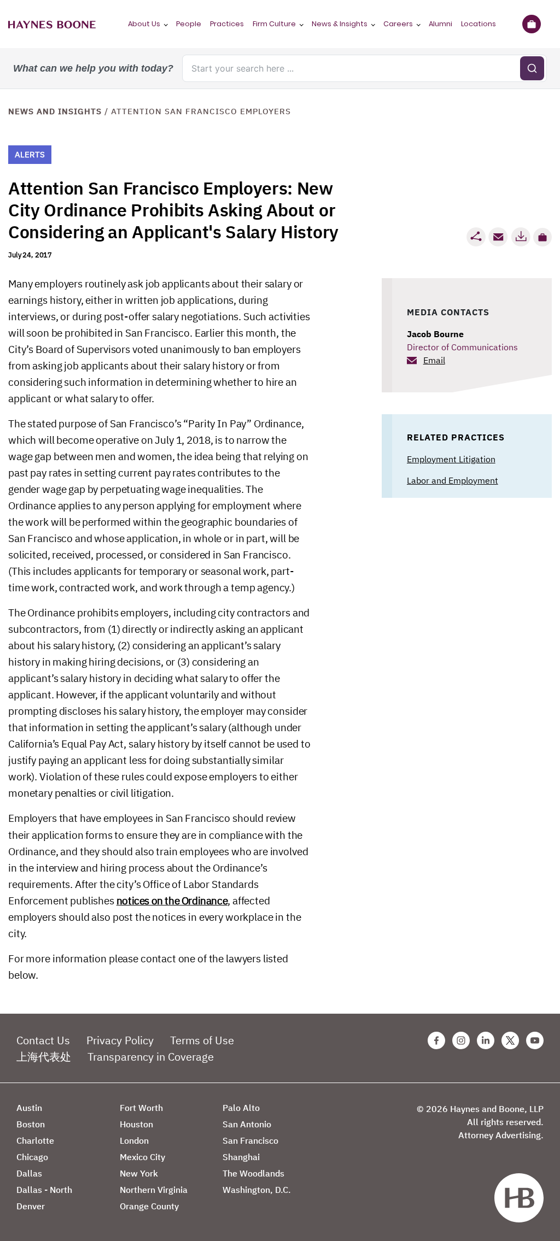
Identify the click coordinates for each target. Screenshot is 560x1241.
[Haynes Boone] (52, 24)
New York (139, 1173)
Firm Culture (274, 23)
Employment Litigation (451, 459)
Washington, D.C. (257, 1189)
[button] (542, 237)
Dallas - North (44, 1189)
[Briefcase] (531, 24)
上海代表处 (43, 1056)
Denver (30, 1206)
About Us (144, 23)
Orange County (149, 1206)
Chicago (32, 1156)
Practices (227, 23)
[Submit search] (532, 68)
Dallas (29, 1173)
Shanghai (241, 1156)
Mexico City (142, 1156)
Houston (136, 1124)
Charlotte (35, 1140)
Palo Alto (241, 1107)
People (188, 23)
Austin (29, 1107)
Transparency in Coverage (151, 1056)
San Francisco (250, 1140)
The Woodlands (253, 1173)
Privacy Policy (120, 1040)
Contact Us (43, 1040)
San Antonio (247, 1124)
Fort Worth (141, 1107)
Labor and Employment (452, 480)
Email (434, 360)
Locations (478, 23)
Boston (30, 1124)
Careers (398, 23)
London (134, 1140)
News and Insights (55, 111)
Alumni (440, 23)
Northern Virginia (154, 1189)
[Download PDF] (520, 236)
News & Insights (340, 23)
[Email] (498, 236)
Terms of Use (202, 1040)
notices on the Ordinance (172, 900)
